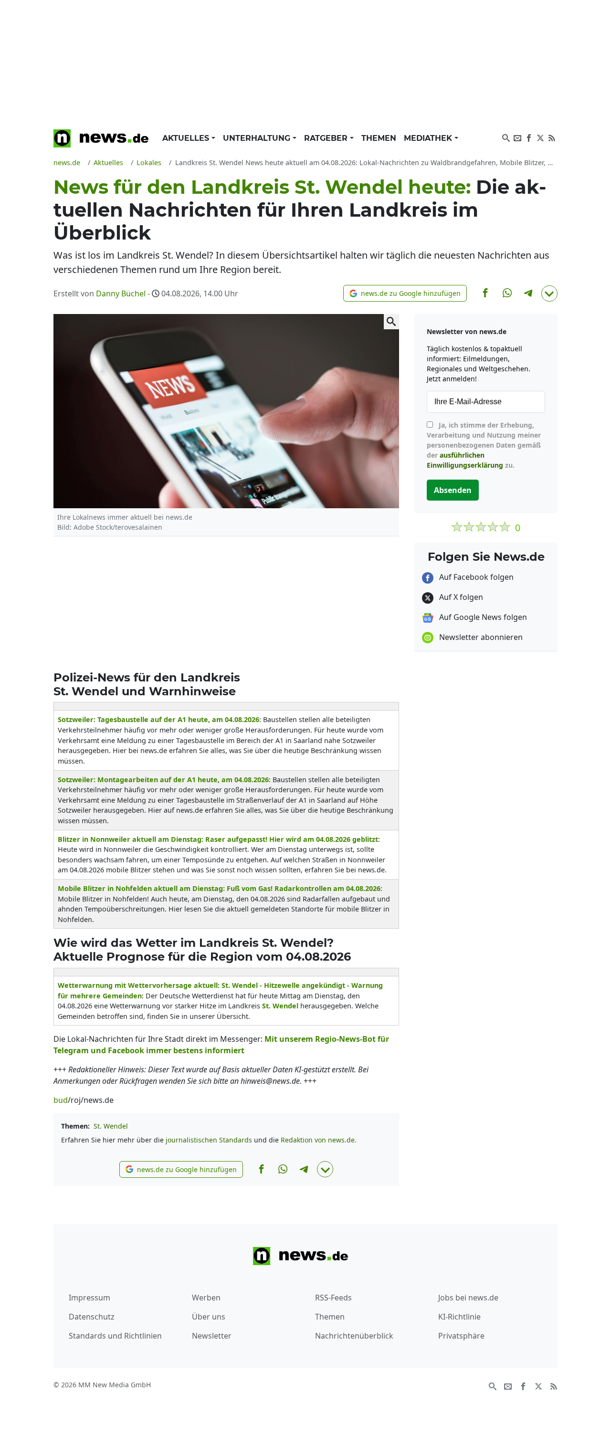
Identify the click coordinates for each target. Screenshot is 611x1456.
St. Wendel (111, 1126)
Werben (206, 1297)
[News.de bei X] (540, 137)
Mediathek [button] (429, 138)
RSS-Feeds (333, 1297)
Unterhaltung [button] (258, 138)
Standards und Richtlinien (115, 1335)
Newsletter (212, 1335)
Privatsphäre (461, 1335)
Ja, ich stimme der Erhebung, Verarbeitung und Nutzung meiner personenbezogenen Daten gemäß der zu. (484, 445)
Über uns (208, 1316)
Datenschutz (92, 1316)
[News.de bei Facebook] (529, 137)
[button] (405, 293)
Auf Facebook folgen (475, 577)
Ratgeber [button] (327, 138)
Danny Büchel (121, 293)
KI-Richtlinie (459, 1316)
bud (60, 1100)
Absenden (453, 490)
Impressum (89, 1297)
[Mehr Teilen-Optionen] (549, 293)
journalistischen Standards (209, 1139)
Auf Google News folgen (482, 617)
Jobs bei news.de (468, 1297)
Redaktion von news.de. (319, 1139)
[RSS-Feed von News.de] (552, 137)
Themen (378, 138)
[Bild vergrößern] (391, 321)
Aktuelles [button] (186, 138)
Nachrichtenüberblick (354, 1335)
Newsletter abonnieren (480, 637)
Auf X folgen (460, 597)
